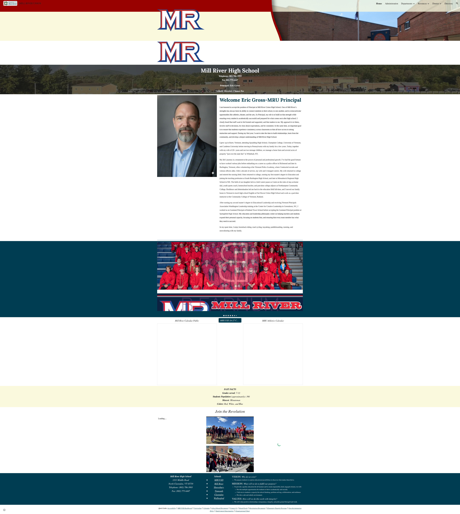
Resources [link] (422, 3)
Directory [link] (449, 3)
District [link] (435, 3)
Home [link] (379, 3)
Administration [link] (391, 3)
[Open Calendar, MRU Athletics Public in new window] (298, 326)
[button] (457, 3)
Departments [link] (406, 3)
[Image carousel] (230, 279)
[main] (230, 79)
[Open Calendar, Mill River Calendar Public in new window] (212, 326)
